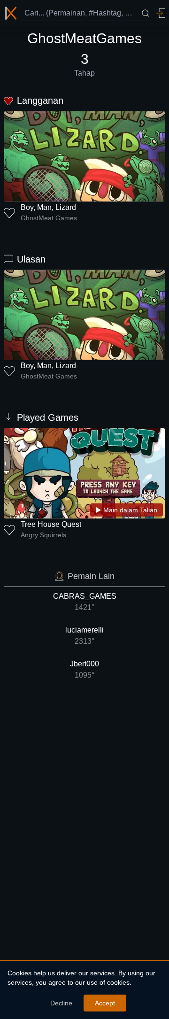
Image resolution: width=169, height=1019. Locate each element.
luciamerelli (84, 635)
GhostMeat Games (49, 218)
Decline (61, 1003)
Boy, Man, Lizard (48, 207)
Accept (105, 1003)
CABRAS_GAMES (84, 601)
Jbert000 (84, 669)
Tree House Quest (51, 524)
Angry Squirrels (43, 535)
